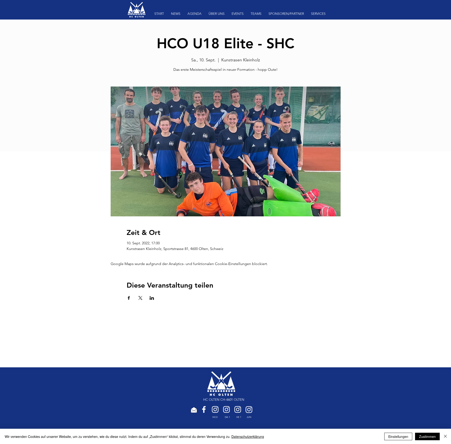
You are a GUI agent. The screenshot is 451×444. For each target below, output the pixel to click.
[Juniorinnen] (249, 409)
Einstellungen (398, 436)
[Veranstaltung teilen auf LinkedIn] (152, 298)
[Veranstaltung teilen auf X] (140, 298)
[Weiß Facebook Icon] (203, 409)
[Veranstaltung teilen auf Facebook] (129, 298)
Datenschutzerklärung (247, 436)
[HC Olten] (215, 409)
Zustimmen (427, 436)
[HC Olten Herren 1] (237, 409)
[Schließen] (445, 436)
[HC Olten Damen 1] (226, 409)
